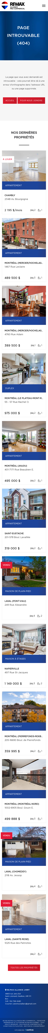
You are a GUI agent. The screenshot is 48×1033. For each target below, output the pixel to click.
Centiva (29, 1030)
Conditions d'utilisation (13, 1026)
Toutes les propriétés (24, 968)
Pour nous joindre (31, 101)
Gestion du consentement (34, 1026)
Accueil (10, 101)
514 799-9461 (15, 1001)
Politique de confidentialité (30, 1024)
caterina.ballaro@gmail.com (24, 1004)
